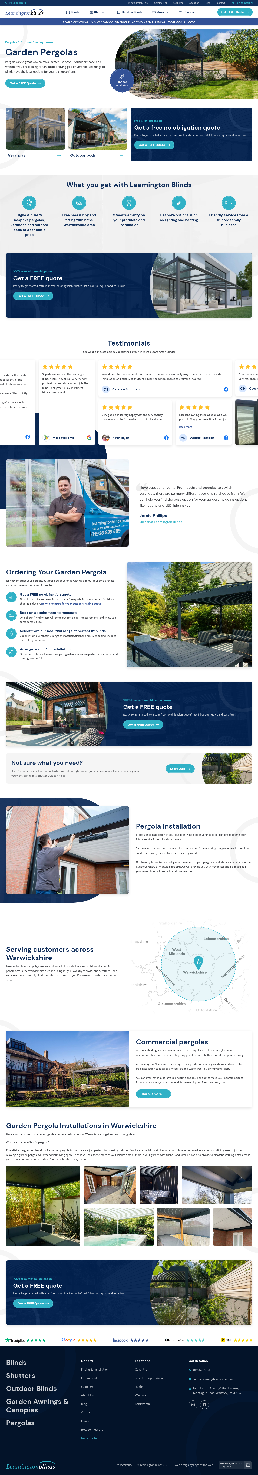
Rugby (139, 1387)
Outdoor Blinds (132, 12)
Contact (86, 1412)
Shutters (100, 12)
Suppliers (87, 1387)
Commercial (89, 1378)
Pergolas (189, 12)
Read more (97, 427)
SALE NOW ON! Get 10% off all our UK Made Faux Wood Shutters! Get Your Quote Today (129, 21)
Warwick (140, 1395)
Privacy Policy (124, 1465)
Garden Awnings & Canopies (37, 1405)
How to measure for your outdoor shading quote (71, 603)
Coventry (141, 1369)
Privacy (222, 1466)
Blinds (75, 12)
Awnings (162, 12)
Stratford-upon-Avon (149, 1378)
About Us (87, 1395)
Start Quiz (177, 769)
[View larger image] (43, 1206)
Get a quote (89, 1438)
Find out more (151, 1094)
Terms (229, 1466)
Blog (84, 1404)
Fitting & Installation (95, 1369)
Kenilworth (142, 1404)
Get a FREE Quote (232, 12)
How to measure (92, 1430)
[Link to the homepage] (24, 12)
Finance (86, 1421)
